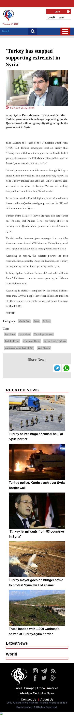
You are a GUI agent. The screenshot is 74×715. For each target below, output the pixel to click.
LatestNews (17, 643)
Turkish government (43, 334)
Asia (19, 688)
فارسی (51, 17)
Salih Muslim (44, 348)
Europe (29, 688)
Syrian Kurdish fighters (55, 341)
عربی (61, 17)
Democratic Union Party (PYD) (19, 348)
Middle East (24, 321)
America (52, 688)
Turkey (46, 321)
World (11, 654)
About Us (46, 699)
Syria (36, 321)
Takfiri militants (12, 341)
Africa (41, 688)
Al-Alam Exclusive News (37, 693)
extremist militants (31, 341)
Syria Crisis (10, 334)
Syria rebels (24, 334)
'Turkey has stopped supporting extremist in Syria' (33, 57)
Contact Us (28, 699)
